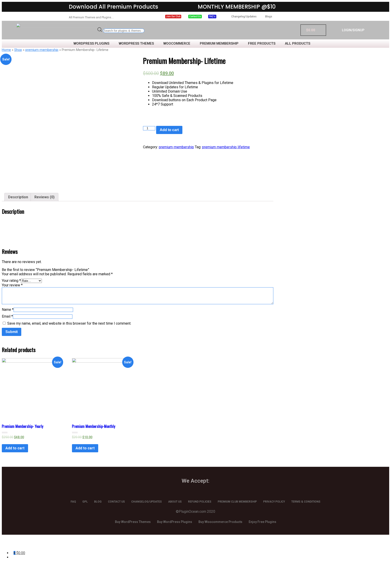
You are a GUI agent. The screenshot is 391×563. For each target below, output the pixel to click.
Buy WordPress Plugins (174, 521)
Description (18, 197)
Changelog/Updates (244, 16)
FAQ (73, 501)
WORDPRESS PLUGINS (91, 44)
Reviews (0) (44, 197)
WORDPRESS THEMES (136, 44)
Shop (18, 50)
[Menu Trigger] (27, 544)
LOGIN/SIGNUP (353, 30)
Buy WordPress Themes (133, 521)
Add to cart (169, 130)
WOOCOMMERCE (176, 44)
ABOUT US (175, 501)
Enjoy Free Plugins (262, 521)
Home (6, 50)
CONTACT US (116, 501)
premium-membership (41, 50)
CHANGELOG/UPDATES (146, 501)
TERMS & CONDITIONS (305, 501)
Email (7, 316)
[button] (173, 16)
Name (8, 309)
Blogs (268, 16)
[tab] (18, 197)
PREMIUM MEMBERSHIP (219, 44)
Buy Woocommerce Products (220, 521)
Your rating (11, 280)
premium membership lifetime (226, 147)
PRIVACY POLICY (274, 501)
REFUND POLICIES (199, 501)
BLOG (98, 501)
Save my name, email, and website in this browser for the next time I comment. (69, 323)
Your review (12, 285)
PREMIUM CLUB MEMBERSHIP (237, 501)
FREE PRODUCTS (261, 44)
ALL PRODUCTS (297, 44)
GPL (85, 501)
